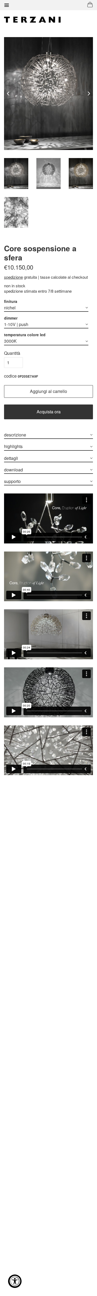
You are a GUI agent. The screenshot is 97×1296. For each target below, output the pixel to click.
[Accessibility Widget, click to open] (15, 1281)
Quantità (12, 353)
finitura (10, 301)
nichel (10, 308)
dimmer (11, 318)
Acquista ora (49, 412)
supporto (12, 481)
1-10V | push (16, 324)
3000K (10, 341)
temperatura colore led (25, 334)
